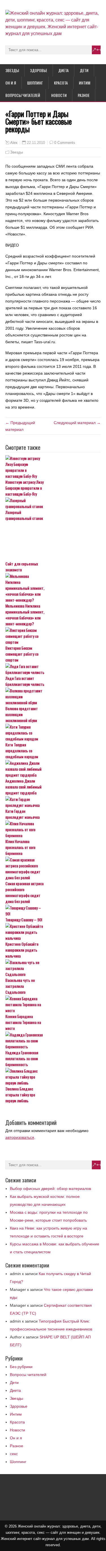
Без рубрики (21, 1366)
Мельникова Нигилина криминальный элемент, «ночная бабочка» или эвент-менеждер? (24, 615)
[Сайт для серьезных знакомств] (53, 541)
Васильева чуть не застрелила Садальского (20, 986)
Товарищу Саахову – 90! (23, 920)
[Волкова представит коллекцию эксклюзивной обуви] (53, 696)
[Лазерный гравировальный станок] (53, 503)
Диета (63, 70)
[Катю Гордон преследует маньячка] (53, 802)
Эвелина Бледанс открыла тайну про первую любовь (20, 1094)
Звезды (12, 70)
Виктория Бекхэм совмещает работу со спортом (21, 654)
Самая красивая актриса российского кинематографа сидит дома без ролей (24, 892)
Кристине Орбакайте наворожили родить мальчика (21, 950)
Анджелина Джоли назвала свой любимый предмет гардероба (23, 787)
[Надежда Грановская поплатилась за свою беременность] (53, 1040)
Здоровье (38, 70)
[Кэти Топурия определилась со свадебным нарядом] (53, 733)
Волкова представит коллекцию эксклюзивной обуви (21, 714)
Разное (84, 95)
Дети (84, 70)
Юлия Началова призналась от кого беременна (20, 847)
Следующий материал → (77, 422)
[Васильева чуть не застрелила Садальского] (53, 968)
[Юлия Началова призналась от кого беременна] (53, 829)
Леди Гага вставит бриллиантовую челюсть (24, 681)
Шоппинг (35, 83)
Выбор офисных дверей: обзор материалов (50, 1188)
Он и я (10, 83)
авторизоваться (19, 1137)
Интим (84, 83)
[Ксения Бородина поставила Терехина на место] (53, 1004)
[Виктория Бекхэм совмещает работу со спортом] (53, 636)
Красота (61, 83)
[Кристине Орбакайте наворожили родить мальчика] (53, 932)
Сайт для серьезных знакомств (21, 567)
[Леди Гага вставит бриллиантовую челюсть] (53, 669)
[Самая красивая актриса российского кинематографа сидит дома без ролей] (53, 868)
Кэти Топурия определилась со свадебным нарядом (21, 750)
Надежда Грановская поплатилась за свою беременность (21, 1058)
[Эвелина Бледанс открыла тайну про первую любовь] (53, 1077)
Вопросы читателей (22, 95)
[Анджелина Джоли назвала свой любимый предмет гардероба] (53, 769)
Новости (59, 95)
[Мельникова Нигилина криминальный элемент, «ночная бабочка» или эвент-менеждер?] (53, 588)
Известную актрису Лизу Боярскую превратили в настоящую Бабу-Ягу (24, 488)
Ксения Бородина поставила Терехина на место (23, 1022)
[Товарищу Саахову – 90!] (53, 911)
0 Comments (64, 143)
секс (14, 1453)
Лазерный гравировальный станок (24, 515)
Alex (14, 143)
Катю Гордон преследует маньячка (22, 814)
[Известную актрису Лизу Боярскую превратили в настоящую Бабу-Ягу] (53, 467)
